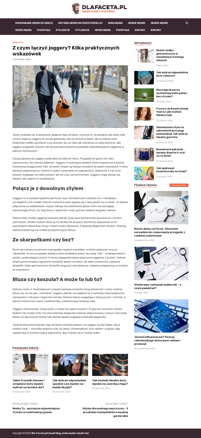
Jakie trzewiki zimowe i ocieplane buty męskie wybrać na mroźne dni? (28, 384)
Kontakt (140, 30)
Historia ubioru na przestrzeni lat (80, 23)
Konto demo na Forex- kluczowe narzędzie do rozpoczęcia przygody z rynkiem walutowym (159, 232)
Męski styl (18, 43)
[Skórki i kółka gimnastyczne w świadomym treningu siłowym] (144, 50)
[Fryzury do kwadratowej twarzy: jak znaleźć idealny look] (144, 108)
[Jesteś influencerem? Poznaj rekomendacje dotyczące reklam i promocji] (161, 315)
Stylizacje (63, 30)
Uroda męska (103, 30)
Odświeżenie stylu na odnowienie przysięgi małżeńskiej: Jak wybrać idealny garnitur (172, 132)
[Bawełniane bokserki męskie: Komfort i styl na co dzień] (144, 149)
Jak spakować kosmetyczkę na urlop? (171, 170)
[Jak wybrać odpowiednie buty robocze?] (144, 72)
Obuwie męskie (136, 23)
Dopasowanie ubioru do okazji (34, 23)
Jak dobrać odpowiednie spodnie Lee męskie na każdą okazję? (69, 384)
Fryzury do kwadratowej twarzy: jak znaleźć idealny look (172, 112)
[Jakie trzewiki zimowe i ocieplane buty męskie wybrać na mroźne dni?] (30, 366)
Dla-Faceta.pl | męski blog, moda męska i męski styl (60, 433)
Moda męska (115, 23)
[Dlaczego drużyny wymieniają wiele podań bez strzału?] (144, 90)
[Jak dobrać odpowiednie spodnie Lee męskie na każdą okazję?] (70, 366)
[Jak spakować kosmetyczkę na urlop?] (144, 168)
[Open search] (187, 23)
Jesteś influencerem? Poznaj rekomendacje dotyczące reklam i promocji (157, 340)
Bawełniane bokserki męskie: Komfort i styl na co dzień (170, 152)
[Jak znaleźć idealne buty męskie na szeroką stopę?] (110, 366)
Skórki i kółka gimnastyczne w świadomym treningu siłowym (170, 55)
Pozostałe (43, 30)
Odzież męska (23, 30)
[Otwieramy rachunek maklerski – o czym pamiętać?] (161, 263)
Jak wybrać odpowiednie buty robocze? (172, 74)
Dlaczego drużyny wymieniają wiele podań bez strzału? (171, 93)
